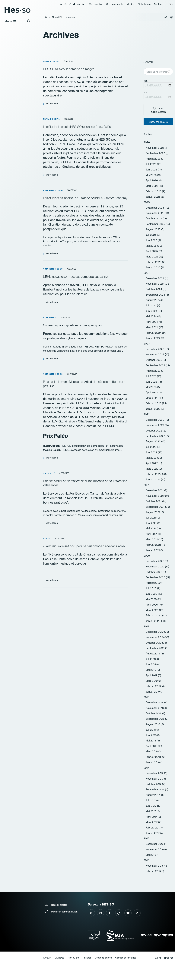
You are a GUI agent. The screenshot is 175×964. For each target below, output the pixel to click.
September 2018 (155, 718)
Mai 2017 (151, 811)
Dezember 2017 (155, 773)
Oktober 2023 (154, 359)
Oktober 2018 (154, 713)
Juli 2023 (151, 376)
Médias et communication (64, 912)
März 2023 (152, 398)
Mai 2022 (151, 457)
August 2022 (153, 441)
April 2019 (152, 675)
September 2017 (155, 789)
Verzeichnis (95, 4)
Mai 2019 (151, 669)
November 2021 (155, 495)
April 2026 (152, 180)
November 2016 (155, 849)
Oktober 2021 (154, 501)
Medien (130, 4)
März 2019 (152, 680)
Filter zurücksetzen (158, 110)
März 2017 (152, 822)
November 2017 (155, 778)
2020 (147, 555)
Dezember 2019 (155, 631)
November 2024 (155, 283)
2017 (146, 767)
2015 (146, 860)
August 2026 (153, 158)
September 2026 (156, 153)
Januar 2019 (153, 691)
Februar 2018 (153, 756)
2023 (147, 343)
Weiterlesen (52, 103)
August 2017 (153, 795)
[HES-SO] (17, 12)
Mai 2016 (151, 854)
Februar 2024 (154, 332)
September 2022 (156, 436)
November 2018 (155, 708)
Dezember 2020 (155, 561)
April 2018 (152, 746)
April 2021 (152, 534)
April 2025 (152, 251)
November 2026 (155, 147)
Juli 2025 (151, 234)
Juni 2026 (152, 169)
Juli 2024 (151, 305)
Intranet (87, 957)
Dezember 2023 (155, 349)
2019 (146, 626)
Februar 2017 (153, 827)
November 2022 (155, 425)
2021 (146, 485)
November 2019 (155, 637)
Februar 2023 (154, 403)
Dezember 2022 (155, 419)
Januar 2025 (153, 267)
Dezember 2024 (155, 278)
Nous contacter (59, 905)
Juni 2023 (152, 381)
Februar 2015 (153, 871)
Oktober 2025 (154, 218)
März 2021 (152, 539)
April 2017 (152, 816)
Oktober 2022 (154, 430)
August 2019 (153, 653)
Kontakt (47, 957)
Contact (158, 4)
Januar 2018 (153, 762)
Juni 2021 (151, 523)
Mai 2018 (151, 740)
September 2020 (156, 577)
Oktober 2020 (154, 572)
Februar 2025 (154, 262)
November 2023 (155, 354)
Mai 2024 (151, 316)
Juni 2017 (151, 805)
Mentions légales (103, 957)
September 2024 (156, 294)
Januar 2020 (153, 621)
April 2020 (152, 604)
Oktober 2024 (154, 289)
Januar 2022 (153, 479)
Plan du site (73, 957)
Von (146, 80)
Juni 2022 (152, 452)
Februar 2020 (154, 615)
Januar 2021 (153, 550)
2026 (147, 142)
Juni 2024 (152, 311)
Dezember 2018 (155, 702)
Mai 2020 (151, 599)
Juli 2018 (151, 729)
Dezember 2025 (155, 207)
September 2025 (156, 224)
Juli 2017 (151, 800)
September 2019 (155, 648)
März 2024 (152, 327)
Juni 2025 (152, 240)
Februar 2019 (153, 686)
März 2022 (152, 468)
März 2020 (152, 610)
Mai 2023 (151, 387)
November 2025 (155, 213)
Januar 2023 (153, 408)
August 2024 (153, 300)
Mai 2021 (151, 528)
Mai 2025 (151, 245)
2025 (147, 202)
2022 (147, 414)
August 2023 (153, 370)
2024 (147, 272)
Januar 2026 (153, 196)
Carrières (59, 957)
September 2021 (155, 506)
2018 (146, 697)
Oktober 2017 (154, 784)
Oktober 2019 (154, 642)
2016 (146, 838)
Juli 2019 (151, 659)
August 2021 (153, 512)
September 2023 (156, 365)
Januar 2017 (153, 833)
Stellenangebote (114, 4)
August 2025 (153, 229)
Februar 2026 (154, 191)
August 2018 (153, 724)
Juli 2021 (151, 517)
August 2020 (153, 582)
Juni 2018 (151, 735)
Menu (8, 21)
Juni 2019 (151, 664)
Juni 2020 (152, 593)
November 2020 (155, 566)
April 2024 (152, 321)
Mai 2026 (151, 175)
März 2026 (152, 185)
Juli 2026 (151, 164)
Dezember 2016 (155, 843)
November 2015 (155, 865)
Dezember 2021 (155, 490)
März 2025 (152, 256)
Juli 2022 (151, 446)
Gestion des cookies (125, 957)
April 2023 (152, 392)
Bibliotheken (144, 4)
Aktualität (57, 17)
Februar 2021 (153, 544)
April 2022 (152, 463)
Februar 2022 (154, 474)
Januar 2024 (153, 338)
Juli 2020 (151, 588)
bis (145, 92)
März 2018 (152, 751)
